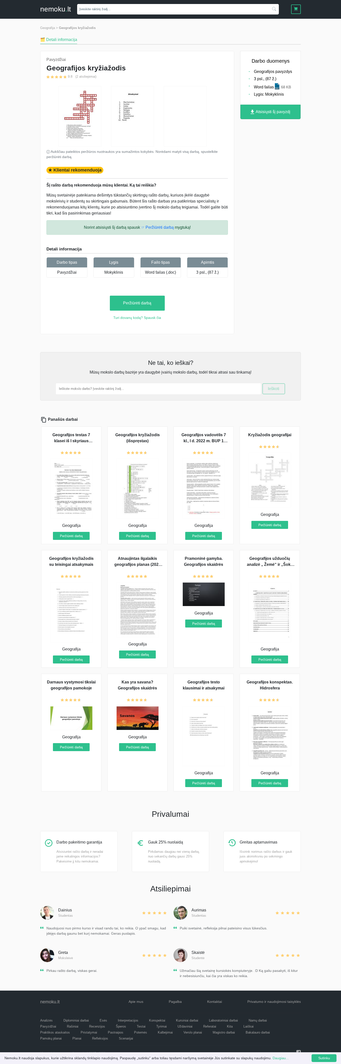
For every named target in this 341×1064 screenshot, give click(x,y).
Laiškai (248, 1026)
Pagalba (175, 1002)
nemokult (55, 9)
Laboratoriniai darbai (223, 1020)
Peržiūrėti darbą (137, 303)
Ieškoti (273, 389)
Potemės (140, 1032)
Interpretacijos (128, 1020)
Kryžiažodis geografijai (269, 435)
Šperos (121, 1026)
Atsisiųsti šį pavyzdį (272, 112)
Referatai (209, 1026)
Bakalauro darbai (258, 1032)
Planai (76, 1038)
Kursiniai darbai (187, 1020)
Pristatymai (89, 1032)
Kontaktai (214, 1002)
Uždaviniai (184, 1026)
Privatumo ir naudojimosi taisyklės (274, 1002)
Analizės (46, 1020)
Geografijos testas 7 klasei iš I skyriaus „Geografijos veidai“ (71, 441)
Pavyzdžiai (67, 272)
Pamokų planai (51, 1038)
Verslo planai (192, 1032)
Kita (230, 1026)
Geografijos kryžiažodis (77, 28)
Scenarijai (126, 1038)
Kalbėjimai (165, 1032)
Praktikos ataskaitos (55, 1032)
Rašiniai (72, 1026)
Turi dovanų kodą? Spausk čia (137, 318)
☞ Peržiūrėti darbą (157, 227)
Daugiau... (281, 1058)
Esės (103, 1020)
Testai (141, 1026)
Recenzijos (97, 1026)
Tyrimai (161, 1026)
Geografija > (49, 28)
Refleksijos (100, 1038)
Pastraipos (115, 1032)
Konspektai (157, 1020)
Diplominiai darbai (76, 1020)
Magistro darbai (224, 1032)
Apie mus (136, 1002)
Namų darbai (258, 1020)
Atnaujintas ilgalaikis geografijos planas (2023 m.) (137, 564)
